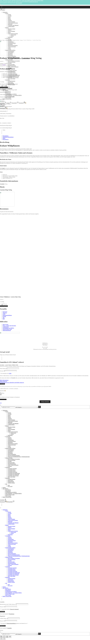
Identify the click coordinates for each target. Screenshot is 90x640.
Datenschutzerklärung (7, 315)
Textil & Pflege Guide (7, 329)
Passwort (2, 606)
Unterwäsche (13, 433)
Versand (4, 64)
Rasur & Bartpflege (12, 56)
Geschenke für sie (11, 469)
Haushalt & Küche (12, 65)
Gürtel (9, 446)
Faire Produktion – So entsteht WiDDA (13, 95)
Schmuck (10, 438)
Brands (4, 487)
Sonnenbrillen (11, 440)
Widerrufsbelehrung (7, 330)
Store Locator (8, 97)
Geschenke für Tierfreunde (13, 474)
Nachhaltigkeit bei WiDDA (8, 328)
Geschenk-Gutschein (12, 70)
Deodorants (10, 453)
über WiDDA (5, 90)
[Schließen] (0, 4)
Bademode (10, 24)
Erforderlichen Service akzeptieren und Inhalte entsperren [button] (12, 382)
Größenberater (6, 326)
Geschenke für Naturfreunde (14, 473)
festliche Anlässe (11, 482)
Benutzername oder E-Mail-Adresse (8, 604)
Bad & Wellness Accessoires (14, 60)
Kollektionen (8, 92)
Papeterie (10, 466)
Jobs (3, 317)
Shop (3, 40)
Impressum (5, 311)
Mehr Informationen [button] (4, 380)
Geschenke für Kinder (12, 73)
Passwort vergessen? (14, 609)
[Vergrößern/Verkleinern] (1, 637)
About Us (5, 312)
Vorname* (2, 370)
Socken (12, 434)
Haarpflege (10, 452)
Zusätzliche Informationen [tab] (8, 137)
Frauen (6, 13)
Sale (9, 87)
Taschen (9, 437)
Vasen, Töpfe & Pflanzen (13, 66)
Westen (9, 19)
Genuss (21, 40)
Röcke (9, 18)
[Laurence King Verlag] (7, 54)
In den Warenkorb (4, 87)
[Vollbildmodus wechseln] (4, 637)
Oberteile (10, 20)
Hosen (9, 17)
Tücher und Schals (12, 444)
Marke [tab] (4, 138)
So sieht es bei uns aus (33, 1)
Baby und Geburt (11, 78)
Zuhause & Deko (8, 59)
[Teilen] (7, 637)
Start (1, 40)
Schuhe (9, 447)
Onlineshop (5, 12)
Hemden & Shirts (11, 28)
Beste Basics (10, 82)
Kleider (9, 14)
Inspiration (7, 79)
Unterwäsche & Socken (13, 22)
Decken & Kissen (11, 62)
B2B (4, 318)
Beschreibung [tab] (5, 135)
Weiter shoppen (3, 399)
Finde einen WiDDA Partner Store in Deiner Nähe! (32, 0)
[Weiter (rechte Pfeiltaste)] (4, 639)
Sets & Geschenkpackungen (14, 455)
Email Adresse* (3, 368)
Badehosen (10, 435)
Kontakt (4, 316)
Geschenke (7, 467)
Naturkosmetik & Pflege (10, 448)
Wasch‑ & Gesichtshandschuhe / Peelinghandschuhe (19, 456)
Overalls (9, 15)
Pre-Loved (10, 486)
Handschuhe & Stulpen (13, 443)
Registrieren (11, 613)
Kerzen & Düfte (11, 64)
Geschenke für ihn (12, 72)
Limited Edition (11, 26)
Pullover (9, 30)
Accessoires (7, 436)
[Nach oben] (1, 403)
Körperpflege (10, 450)
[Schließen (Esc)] (10, 637)
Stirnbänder (10, 442)
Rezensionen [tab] (6, 139)
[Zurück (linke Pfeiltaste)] (1, 639)
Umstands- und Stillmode (13, 25)
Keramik (10, 63)
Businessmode (11, 83)
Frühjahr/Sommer (11, 81)
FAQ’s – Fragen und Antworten (9, 325)
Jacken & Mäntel (11, 21)
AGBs (4, 314)
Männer (6, 27)
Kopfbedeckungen (12, 441)
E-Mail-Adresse (3, 618)
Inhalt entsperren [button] (3, 381)
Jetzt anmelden (19, 2)
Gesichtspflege (11, 449)
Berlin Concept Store (7, 98)
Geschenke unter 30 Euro (13, 77)
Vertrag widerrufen (45, 401)
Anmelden (2, 611)
